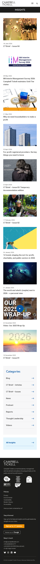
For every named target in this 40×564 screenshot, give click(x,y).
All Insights (11, 442)
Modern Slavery (8, 502)
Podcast (9, 405)
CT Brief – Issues (13, 392)
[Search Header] (37, 3)
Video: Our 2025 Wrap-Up (14, 326)
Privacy (6, 495)
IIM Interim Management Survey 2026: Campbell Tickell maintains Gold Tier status (19, 81)
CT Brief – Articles (14, 385)
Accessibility (7, 504)
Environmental (8, 497)
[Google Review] (12, 532)
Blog (8, 378)
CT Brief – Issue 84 (11, 46)
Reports (9, 412)
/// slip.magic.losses (10, 548)
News (8, 398)
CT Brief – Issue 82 (11, 223)
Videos (9, 425)
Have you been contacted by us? (13, 508)
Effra (33, 560)
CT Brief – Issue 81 (11, 358)
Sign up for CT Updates (14, 526)
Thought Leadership (14, 418)
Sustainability (8, 500)
